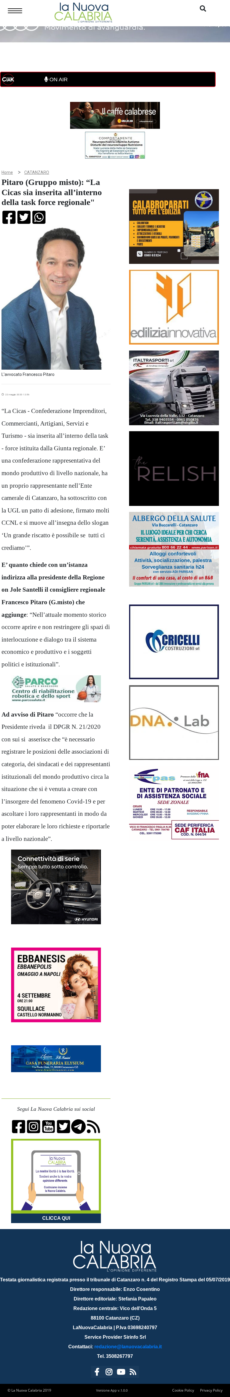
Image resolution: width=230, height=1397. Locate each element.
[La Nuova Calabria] (83, 11)
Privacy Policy (211, 1390)
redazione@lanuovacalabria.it (128, 1346)
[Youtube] (121, 1372)
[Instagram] (109, 1372)
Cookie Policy (183, 1390)
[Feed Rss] (133, 1372)
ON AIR (58, 79)
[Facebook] (97, 1372)
